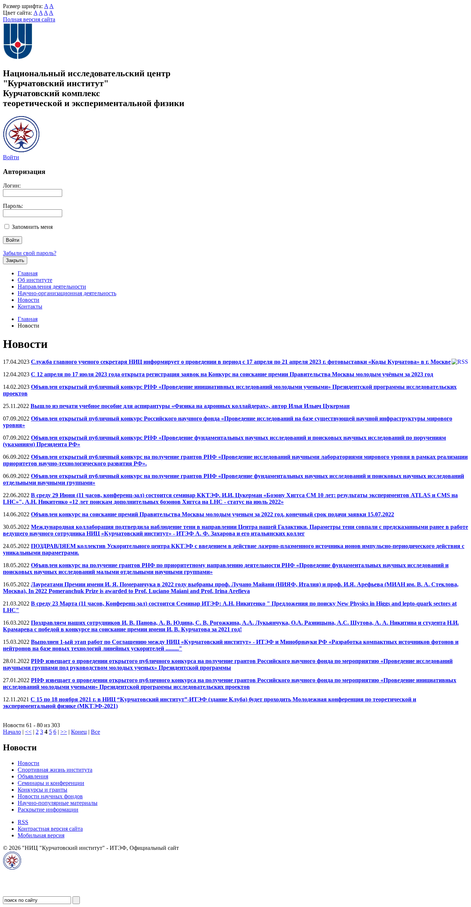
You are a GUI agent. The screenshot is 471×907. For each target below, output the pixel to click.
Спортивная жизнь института (55, 770)
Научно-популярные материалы (58, 803)
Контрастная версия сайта (50, 829)
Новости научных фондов (50, 796)
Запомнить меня (32, 227)
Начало (12, 732)
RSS (23, 822)
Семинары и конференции (51, 783)
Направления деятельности (52, 286)
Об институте (35, 280)
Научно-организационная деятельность (67, 293)
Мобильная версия (41, 835)
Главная (28, 273)
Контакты (30, 306)
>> (63, 732)
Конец (79, 732)
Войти (11, 157)
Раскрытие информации (48, 809)
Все (95, 732)
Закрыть (15, 260)
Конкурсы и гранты (42, 789)
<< (28, 732)
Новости (28, 300)
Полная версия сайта (29, 19)
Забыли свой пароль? (29, 253)
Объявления (33, 776)
